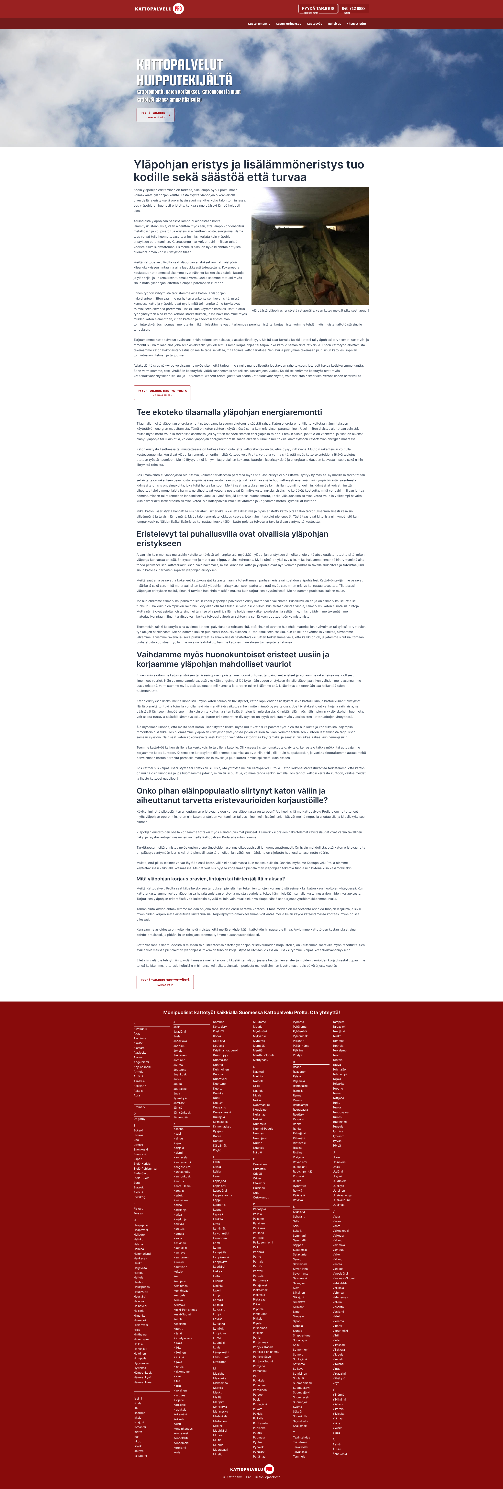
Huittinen (140, 1353)
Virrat (336, 1368)
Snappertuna (301, 1335)
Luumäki (219, 1343)
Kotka (217, 1036)
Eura (137, 1183)
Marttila (218, 1388)
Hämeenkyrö (142, 1377)
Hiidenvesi (141, 1325)
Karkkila (178, 1224)
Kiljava (177, 1362)
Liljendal (218, 1281)
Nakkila (258, 1076)
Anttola (138, 1071)
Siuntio (297, 1331)
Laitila (217, 1171)
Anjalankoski (142, 1067)
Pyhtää (257, 1442)
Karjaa (177, 1214)
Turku (336, 1103)
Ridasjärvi (299, 1133)
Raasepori (299, 1071)
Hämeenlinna (142, 1382)
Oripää (257, 1173)
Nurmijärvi (259, 1138)
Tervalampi (340, 1050)
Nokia (257, 1100)
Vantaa (337, 1264)
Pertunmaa (260, 1280)
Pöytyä (297, 1055)
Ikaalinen (140, 1413)
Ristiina (297, 1152)
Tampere (339, 1022)
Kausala (178, 1262)
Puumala (259, 1437)
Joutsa (178, 1065)
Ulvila (336, 1157)
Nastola (258, 1091)
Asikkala (139, 1081)
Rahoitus (334, 23)
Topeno (338, 1088)
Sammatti (299, 1240)
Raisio (297, 1076)
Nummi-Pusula (263, 1128)
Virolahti (338, 1364)
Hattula (138, 1277)
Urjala (336, 1167)
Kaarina (178, 1129)
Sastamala (300, 1250)
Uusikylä (338, 1186)
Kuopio (218, 1074)
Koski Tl (218, 1031)
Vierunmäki (340, 1331)
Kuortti (217, 1088)
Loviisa (217, 1319)
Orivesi (257, 1178)
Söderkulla (300, 1416)
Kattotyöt (314, 23)
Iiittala (137, 1403)
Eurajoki (139, 1187)
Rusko (297, 1181)
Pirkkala (258, 1333)
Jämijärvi (179, 1103)
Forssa (138, 1213)
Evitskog (139, 1197)
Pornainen (260, 1390)
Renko (297, 1128)
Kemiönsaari (181, 1290)
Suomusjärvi (301, 1392)
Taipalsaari (300, 1442)
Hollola (138, 1344)
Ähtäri (337, 1449)
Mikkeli (217, 1426)
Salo (296, 1226)
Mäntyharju (260, 1060)
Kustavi (218, 1103)
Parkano (258, 1233)
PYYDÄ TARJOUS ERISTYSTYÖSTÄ (162, 390)
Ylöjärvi (337, 1428)
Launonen (220, 1238)
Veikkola (338, 1288)
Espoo (138, 1159)
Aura (137, 1095)
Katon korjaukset (288, 23)
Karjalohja (179, 1219)
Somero (298, 1354)
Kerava (178, 1300)
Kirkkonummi (182, 1371)
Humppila (140, 1358)
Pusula (257, 1433)
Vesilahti (338, 1311)
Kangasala (180, 1157)
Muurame (259, 1022)
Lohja (216, 1295)
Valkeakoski (341, 1230)
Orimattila (259, 1169)
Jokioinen (180, 1055)
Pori (255, 1376)
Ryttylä (297, 1190)
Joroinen (179, 1060)
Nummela (259, 1124)
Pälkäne (298, 1050)
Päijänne (298, 1041)
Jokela (177, 1050)
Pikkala (257, 1318)
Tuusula (338, 1126)
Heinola (139, 1301)
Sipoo (297, 1321)
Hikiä (137, 1330)
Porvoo (258, 1394)
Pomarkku (260, 1371)
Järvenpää (180, 1117)
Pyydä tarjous (153, 113)
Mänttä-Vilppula (263, 1055)
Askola (138, 1091)
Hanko (138, 1263)
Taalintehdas (301, 1437)
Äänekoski (340, 1454)
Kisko (177, 1376)
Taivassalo (300, 1452)
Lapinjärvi (219, 1181)
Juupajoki (179, 1089)
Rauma (297, 1100)
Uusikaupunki (342, 1200)
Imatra (138, 1432)
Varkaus (338, 1269)
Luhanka (219, 1323)
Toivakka (338, 1083)
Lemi (216, 1243)
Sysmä (297, 1407)
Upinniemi (339, 1162)
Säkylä (297, 1411)
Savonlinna (300, 1269)
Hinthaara (140, 1334)
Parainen (259, 1223)
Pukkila (258, 1413)
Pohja (257, 1337)
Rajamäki (299, 1081)
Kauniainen (181, 1257)
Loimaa (218, 1305)
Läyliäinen (220, 1362)
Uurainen (339, 1190)
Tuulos (337, 1117)
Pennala (258, 1252)
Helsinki (139, 1310)
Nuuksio (258, 1148)
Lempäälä (219, 1252)
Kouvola (218, 1046)
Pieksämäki (260, 1290)
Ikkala (137, 1417)
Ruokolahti (300, 1167)
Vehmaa (338, 1292)
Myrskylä (259, 1041)
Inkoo (137, 1441)
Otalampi (259, 1183)
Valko (336, 1254)
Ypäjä (336, 1433)
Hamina (139, 1249)
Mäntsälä (259, 1046)
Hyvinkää (140, 1368)
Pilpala (257, 1323)
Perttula (258, 1275)
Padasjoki (259, 1209)
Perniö (257, 1266)
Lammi (217, 1176)
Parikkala (259, 1228)
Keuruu (178, 1329)
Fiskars (138, 1208)
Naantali (258, 1071)
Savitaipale (300, 1264)
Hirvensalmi (141, 1339)
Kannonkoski (182, 1176)
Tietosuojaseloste (267, 1477)
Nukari (257, 1119)
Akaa (137, 1033)
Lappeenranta (222, 1195)
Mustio (217, 1454)
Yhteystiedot (356, 23)
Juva (176, 1093)
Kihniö (177, 1333)
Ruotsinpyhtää (302, 1171)
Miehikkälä (220, 1416)
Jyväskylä (180, 1098)
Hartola (138, 1273)
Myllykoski (260, 1036)
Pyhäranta (300, 1026)
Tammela (299, 1456)
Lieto (216, 1276)
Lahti (216, 1162)
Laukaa (218, 1219)
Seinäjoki (299, 1283)
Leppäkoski (221, 1257)
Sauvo (297, 1259)
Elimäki (138, 1135)
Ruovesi (298, 1176)
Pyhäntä (298, 1022)
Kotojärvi (219, 1041)
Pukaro (258, 1409)
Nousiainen (260, 1109)
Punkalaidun (261, 1423)
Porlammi (259, 1385)
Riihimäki (299, 1138)
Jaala (176, 1036)
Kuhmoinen (221, 1069)
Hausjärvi (140, 1296)
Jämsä (177, 1107)
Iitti (136, 1408)
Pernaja (258, 1261)
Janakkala (180, 1041)
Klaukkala (179, 1409)
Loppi (217, 1314)
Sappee (298, 1245)
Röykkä (298, 1200)
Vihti (336, 1335)
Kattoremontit (259, 23)
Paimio (257, 1214)
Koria (176, 1452)
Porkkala (258, 1380)
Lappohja (219, 1205)
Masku (217, 1392)
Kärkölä (218, 1141)
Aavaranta (140, 1029)
